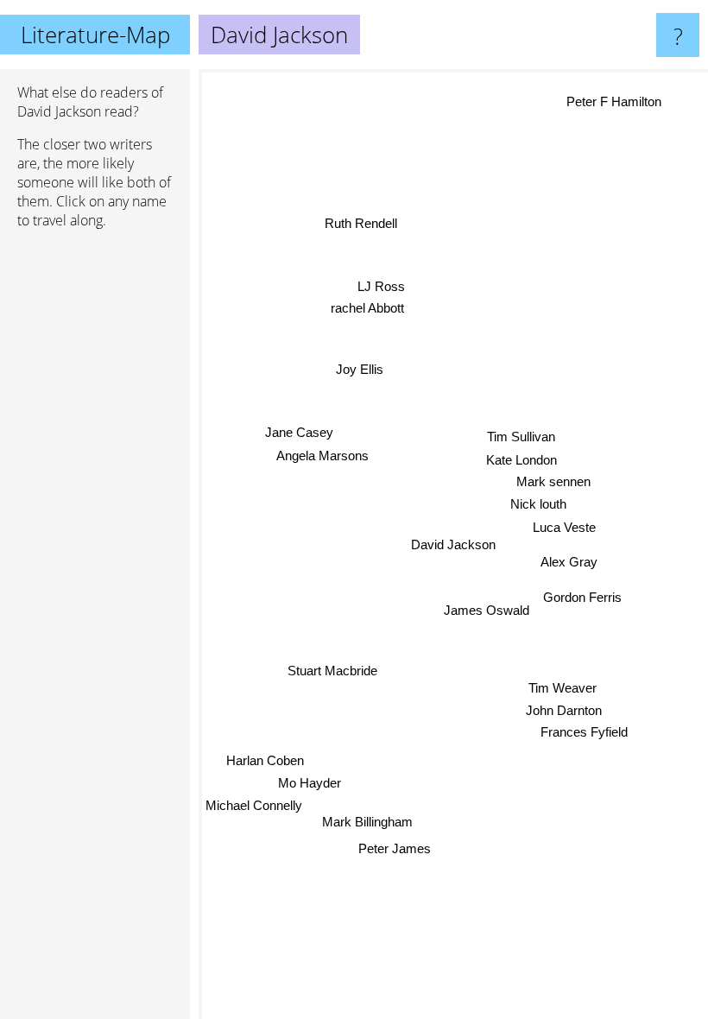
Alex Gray (568, 561)
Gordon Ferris (582, 597)
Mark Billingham (367, 821)
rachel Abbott (367, 308)
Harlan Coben (265, 760)
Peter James (394, 848)
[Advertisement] (95, 507)
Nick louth (538, 503)
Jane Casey (299, 432)
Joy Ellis (359, 369)
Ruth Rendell (360, 224)
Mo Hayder (309, 782)
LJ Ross (380, 286)
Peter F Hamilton (617, 105)
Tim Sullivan (520, 436)
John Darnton (564, 710)
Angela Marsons (322, 455)
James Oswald (486, 610)
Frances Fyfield (584, 732)
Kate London (521, 460)
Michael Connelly (253, 805)
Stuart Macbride (332, 670)
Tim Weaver (562, 687)
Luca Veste (564, 526)
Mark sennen (553, 481)
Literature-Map (95, 34)
